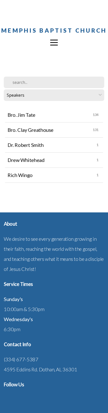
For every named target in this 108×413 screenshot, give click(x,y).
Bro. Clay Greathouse (30, 130)
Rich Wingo (20, 175)
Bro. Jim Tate (21, 115)
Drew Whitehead (26, 160)
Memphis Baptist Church (54, 30)
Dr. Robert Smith (26, 145)
